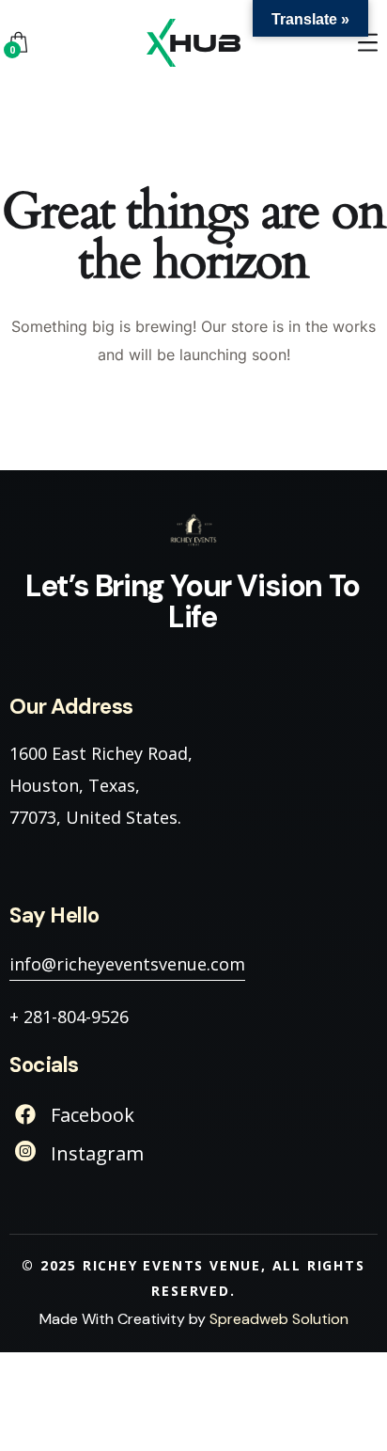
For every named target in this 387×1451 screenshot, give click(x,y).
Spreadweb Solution (278, 1319)
